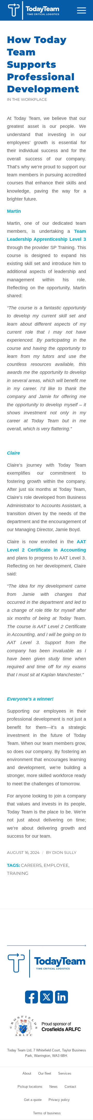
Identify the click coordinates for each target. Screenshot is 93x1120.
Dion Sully (64, 852)
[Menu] (79, 10)
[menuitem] (79, 10)
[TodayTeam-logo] (38, 10)
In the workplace (27, 99)
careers (31, 865)
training (17, 873)
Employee (56, 865)
